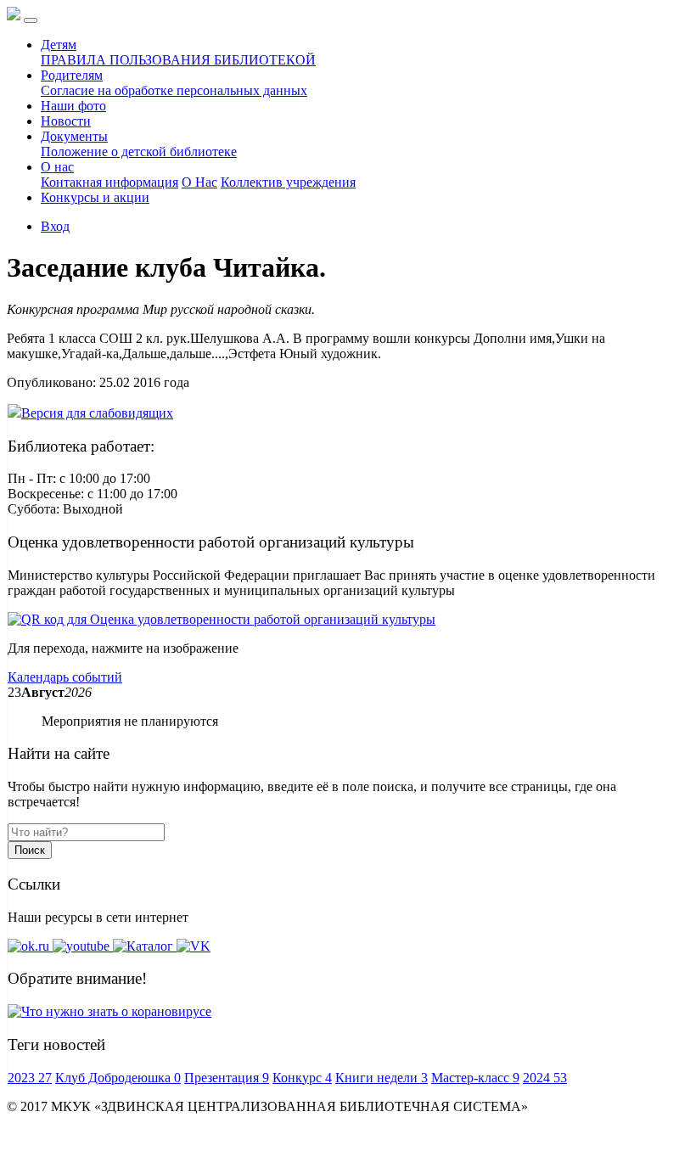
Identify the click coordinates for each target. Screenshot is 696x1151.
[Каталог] (145, 946)
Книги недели (381, 1077)
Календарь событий (65, 677)
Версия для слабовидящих (97, 413)
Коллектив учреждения (288, 182)
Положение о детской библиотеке (139, 151)
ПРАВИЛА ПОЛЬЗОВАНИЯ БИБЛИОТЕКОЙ (178, 60)
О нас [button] (57, 167)
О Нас (199, 182)
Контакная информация (109, 182)
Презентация (226, 1077)
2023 (30, 1077)
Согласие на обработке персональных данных (174, 90)
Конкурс (302, 1077)
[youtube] (83, 946)
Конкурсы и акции (95, 197)
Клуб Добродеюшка (118, 1077)
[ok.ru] (30, 946)
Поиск (29, 850)
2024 (545, 1077)
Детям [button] (58, 44)
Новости (66, 121)
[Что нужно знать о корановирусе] (109, 1011)
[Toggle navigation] (30, 20)
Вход (55, 226)
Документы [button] (74, 136)
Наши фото (73, 105)
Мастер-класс (475, 1077)
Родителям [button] (72, 75)
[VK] (193, 946)
